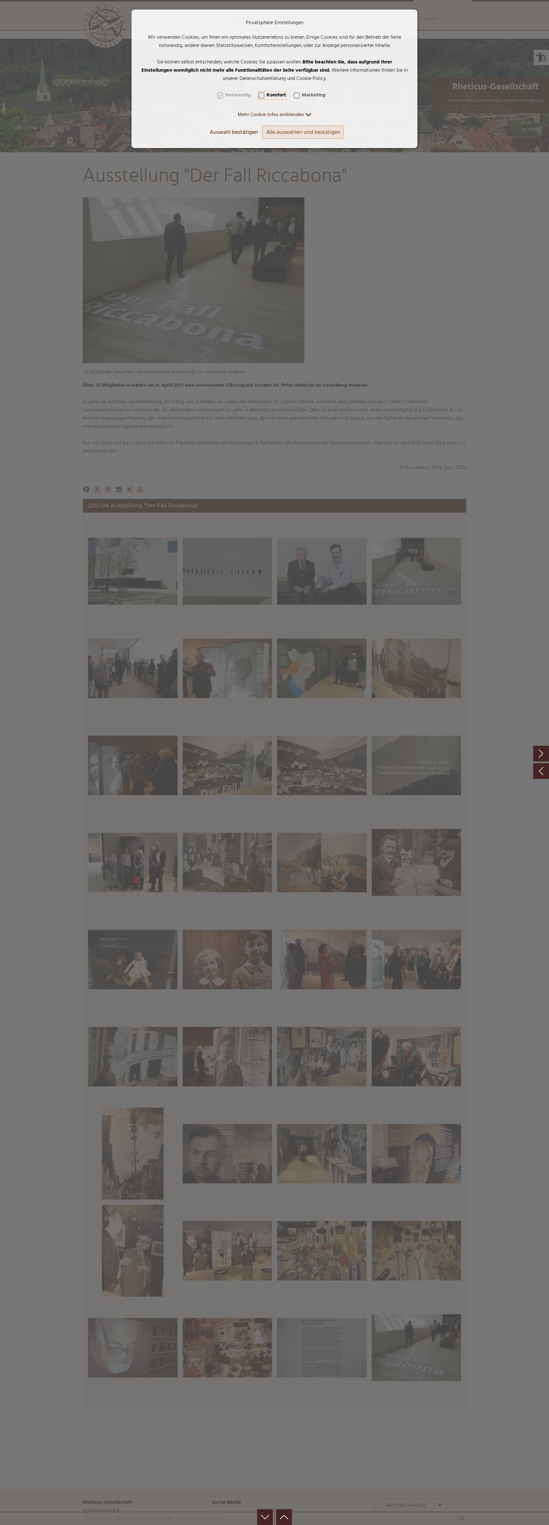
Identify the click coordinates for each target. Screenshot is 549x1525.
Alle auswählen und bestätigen (303, 133)
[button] (275, 115)
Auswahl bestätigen (234, 133)
